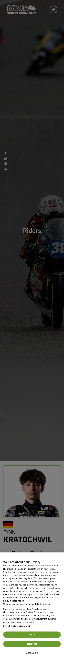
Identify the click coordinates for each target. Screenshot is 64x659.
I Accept (32, 634)
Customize (32, 653)
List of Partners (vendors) (16, 626)
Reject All (32, 643)
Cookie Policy (17, 600)
